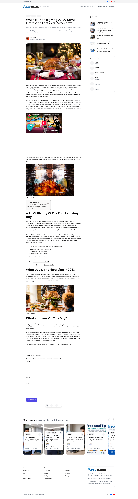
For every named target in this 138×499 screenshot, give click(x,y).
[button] (114, 1)
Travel (39, 15)
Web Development (99, 88)
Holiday (28, 15)
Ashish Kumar (28, 446)
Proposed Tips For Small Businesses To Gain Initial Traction (103, 43)
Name (28, 377)
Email (27, 384)
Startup (70, 434)
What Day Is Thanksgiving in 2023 (37, 206)
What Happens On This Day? (35, 208)
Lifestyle (34, 15)
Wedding (97, 77)
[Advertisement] (53, 144)
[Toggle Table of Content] (47, 202)
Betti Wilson (33, 37)
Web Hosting (98, 82)
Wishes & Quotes (99, 72)
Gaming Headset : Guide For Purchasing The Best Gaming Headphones (52, 344)
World (96, 62)
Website (28, 390)
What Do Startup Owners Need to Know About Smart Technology (105, 37)
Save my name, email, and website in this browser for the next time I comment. (48, 396)
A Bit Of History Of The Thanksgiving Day (38, 204)
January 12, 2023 (49, 265)
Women (97, 67)
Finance (112, 432)
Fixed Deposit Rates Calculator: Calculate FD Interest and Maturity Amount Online (105, 50)
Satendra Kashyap (51, 446)
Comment (29, 361)
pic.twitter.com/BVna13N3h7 (41, 262)
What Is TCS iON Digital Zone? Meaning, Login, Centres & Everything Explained (105, 30)
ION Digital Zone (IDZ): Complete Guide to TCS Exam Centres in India (105, 24)
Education (28, 434)
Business (91, 434)
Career (48, 432)
